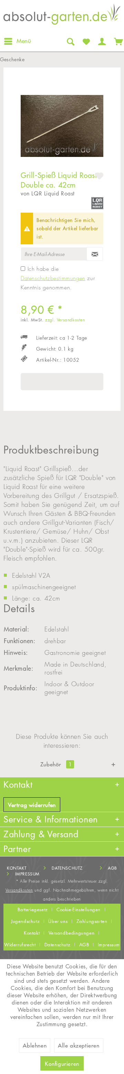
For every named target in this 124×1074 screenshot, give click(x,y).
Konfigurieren (62, 1063)
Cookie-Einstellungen (78, 909)
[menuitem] (17, 41)
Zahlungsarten (91, 921)
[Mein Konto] (101, 41)
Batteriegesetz (33, 909)
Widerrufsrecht (19, 945)
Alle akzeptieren (79, 1045)
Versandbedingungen (72, 933)
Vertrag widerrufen (32, 804)
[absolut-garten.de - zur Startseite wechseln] (62, 15)
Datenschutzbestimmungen (53, 278)
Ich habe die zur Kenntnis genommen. (58, 278)
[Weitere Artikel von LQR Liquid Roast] (97, 203)
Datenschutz (67, 868)
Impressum (27, 874)
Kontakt (17, 868)
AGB (112, 868)
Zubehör (56, 764)
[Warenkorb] (117, 41)
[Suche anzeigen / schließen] (70, 41)
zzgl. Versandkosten (65, 320)
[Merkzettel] (86, 41)
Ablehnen (34, 1045)
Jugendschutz (25, 921)
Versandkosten (19, 890)
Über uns (58, 921)
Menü (24, 41)
